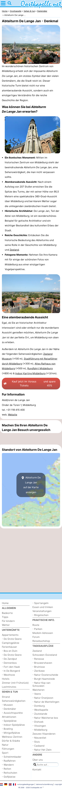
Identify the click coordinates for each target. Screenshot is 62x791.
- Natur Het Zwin (42, 749)
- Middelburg (39, 729)
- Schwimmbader (11, 756)
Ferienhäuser (9, 646)
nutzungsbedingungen (25, 784)
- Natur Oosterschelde (45, 674)
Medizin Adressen (42, 632)
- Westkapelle (40, 709)
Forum (36, 636)
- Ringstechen (40, 615)
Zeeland (14, 249)
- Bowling (7, 728)
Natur (5, 744)
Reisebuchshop (41, 640)
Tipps (5, 616)
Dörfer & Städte (11, 740)
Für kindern (8, 620)
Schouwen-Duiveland (44, 654)
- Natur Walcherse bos (45, 717)
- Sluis (36, 741)
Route (35, 624)
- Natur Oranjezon (42, 697)
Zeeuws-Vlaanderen (43, 733)
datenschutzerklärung (44, 784)
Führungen (8, 748)
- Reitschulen (9, 772)
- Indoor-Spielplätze (13, 724)
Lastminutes (9, 686)
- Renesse (38, 658)
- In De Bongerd (11, 670)
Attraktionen (9, 716)
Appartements (10, 634)
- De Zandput (9, 658)
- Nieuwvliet (39, 737)
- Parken (37, 628)
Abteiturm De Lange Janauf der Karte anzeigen (32, 485)
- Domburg (38, 705)
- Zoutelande (39, 713)
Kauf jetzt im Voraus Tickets (33, 383)
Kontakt (36, 769)
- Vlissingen (39, 725)
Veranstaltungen (42, 611)
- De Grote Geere (12, 638)
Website (12, 414)
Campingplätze (10, 642)
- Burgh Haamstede (43, 678)
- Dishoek (37, 721)
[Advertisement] (31, 439)
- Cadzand (38, 745)
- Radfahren (9, 760)
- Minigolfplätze (11, 732)
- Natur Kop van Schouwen (41, 684)
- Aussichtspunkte (12, 712)
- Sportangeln (40, 603)
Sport (5, 752)
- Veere (36, 693)
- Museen (7, 704)
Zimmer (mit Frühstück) (15, 682)
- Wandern (8, 764)
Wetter (6, 624)
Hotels (5, 678)
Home (5, 603)
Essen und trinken (42, 607)
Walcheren (38, 689)
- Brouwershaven (42, 662)
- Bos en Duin (9, 650)
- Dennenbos (9, 662)
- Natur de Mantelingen (45, 701)
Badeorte (7, 612)
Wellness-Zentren (12, 736)
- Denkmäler (9, 708)
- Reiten (6, 768)
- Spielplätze (9, 720)
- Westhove (8, 674)
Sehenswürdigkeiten (13, 700)
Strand (6, 696)
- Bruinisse (38, 666)
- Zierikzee (38, 670)
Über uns (37, 759)
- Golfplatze (8, 776)
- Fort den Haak (11, 666)
